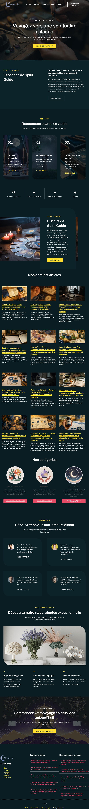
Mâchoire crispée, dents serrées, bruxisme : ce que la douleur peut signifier (13, 307)
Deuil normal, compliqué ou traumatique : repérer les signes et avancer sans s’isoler (44, 776)
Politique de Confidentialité (32, 808)
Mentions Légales (46, 808)
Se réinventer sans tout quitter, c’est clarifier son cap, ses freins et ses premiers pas (14, 350)
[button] (75, 4)
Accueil (28, 4)
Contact (60, 4)
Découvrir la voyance (44, 501)
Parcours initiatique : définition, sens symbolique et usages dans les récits (14, 435)
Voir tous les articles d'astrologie (73, 500)
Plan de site (7, 777)
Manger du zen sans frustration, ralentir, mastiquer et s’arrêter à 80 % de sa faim (71, 393)
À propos (37, 4)
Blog (52, 4)
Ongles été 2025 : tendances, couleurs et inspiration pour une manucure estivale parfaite (73, 762)
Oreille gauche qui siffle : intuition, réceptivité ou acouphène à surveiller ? (41, 307)
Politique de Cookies (58, 808)
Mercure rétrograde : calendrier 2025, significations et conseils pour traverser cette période (74, 779)
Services (45, 4)
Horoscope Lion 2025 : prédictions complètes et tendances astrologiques (75, 787)
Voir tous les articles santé (15, 501)
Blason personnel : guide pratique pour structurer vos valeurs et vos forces (13, 392)
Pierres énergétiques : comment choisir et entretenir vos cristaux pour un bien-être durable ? (44, 792)
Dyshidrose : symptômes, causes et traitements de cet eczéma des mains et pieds (75, 770)
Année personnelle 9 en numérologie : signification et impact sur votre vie (72, 795)
